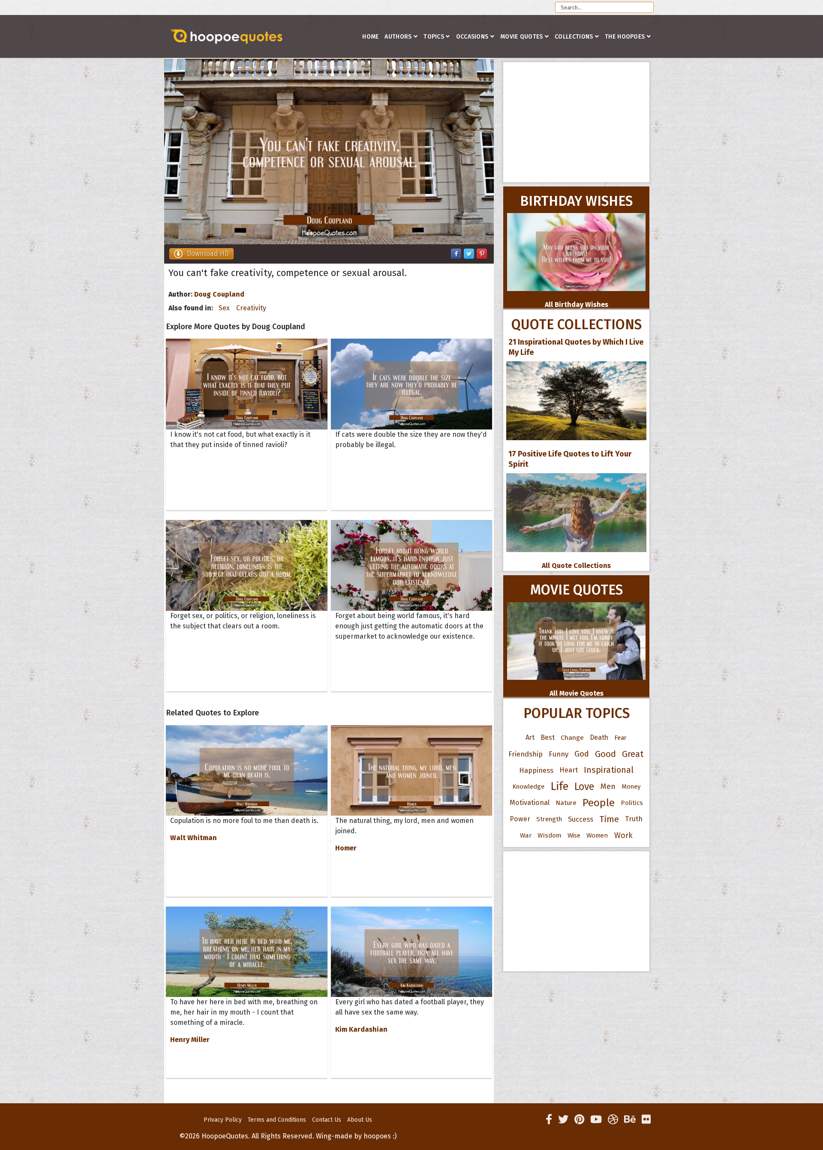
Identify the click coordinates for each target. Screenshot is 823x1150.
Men (608, 786)
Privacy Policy (223, 1119)
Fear (620, 738)
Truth (634, 819)
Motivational (530, 803)
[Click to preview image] (329, 151)
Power (520, 819)
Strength (549, 819)
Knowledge (528, 786)
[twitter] (563, 1120)
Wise (574, 835)
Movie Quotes (521, 36)
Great (633, 754)
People (599, 802)
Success (580, 819)
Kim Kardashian (361, 1029)
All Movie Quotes (577, 693)
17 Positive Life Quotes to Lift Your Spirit (569, 459)
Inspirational (609, 770)
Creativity (251, 308)
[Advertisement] (576, 122)
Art (530, 737)
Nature (566, 803)
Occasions (472, 36)
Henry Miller (190, 1040)
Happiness (536, 770)
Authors (398, 36)
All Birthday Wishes (576, 304)
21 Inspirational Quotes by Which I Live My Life (575, 347)
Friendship (525, 754)
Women (597, 835)
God (581, 754)
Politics (632, 803)
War (526, 835)
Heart (568, 770)
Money (631, 786)
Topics (434, 36)
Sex (224, 308)
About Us (359, 1119)
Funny (558, 754)
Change (572, 737)
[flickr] (646, 1120)
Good (605, 754)
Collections (574, 36)
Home (370, 36)
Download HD (208, 253)
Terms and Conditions (277, 1119)
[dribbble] (613, 1120)
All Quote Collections (576, 565)
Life (559, 786)
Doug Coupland (219, 294)
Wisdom (550, 835)
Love (584, 787)
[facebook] (549, 1120)
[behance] (630, 1120)
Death (599, 737)
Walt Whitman (193, 838)
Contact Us (326, 1119)
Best (548, 737)
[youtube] (596, 1120)
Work (623, 835)
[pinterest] (579, 1120)
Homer (346, 848)
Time (609, 819)
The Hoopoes (625, 36)
